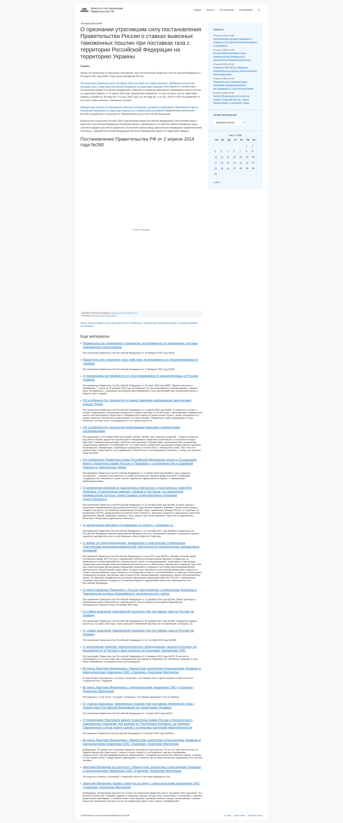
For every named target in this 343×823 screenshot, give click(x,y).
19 (228, 162)
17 (216, 162)
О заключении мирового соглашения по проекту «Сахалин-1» (128, 525)
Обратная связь (255, 815)
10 (216, 157)
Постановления (226, 10)
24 (216, 168)
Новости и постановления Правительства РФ (107, 10)
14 (241, 157)
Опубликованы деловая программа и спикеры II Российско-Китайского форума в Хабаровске (235, 42)
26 (228, 168)
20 (234, 162)
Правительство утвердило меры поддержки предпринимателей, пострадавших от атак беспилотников (233, 85)
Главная (197, 10)
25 (222, 168)
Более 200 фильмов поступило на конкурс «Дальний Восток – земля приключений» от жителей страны (231, 99)
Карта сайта (239, 815)
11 (222, 157)
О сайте (227, 815)
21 (241, 162)
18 (222, 162)
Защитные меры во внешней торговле (160, 323)
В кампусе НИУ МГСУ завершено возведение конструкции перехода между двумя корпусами (235, 71)
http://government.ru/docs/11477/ (104, 316)
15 (247, 157)
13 (234, 157)
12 (228, 157)
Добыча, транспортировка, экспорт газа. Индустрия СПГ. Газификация (111, 323)
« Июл (216, 182)
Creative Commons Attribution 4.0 (124, 313)
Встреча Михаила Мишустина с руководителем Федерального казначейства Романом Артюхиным (232, 56)
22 (247, 162)
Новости (210, 10)
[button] (259, 10)
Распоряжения (246, 10)
